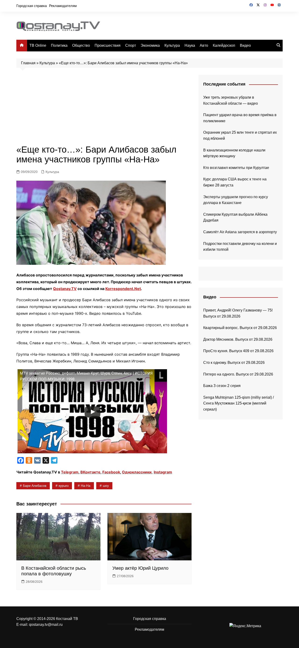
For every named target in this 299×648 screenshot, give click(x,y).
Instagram (163, 472)
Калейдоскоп (224, 45)
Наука (190, 45)
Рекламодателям (63, 6)
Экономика (150, 45)
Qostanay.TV (65, 288)
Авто (204, 45)
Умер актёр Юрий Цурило (140, 568)
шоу (106, 485)
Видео (245, 45)
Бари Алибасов (34, 485)
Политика (59, 45)
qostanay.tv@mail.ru (46, 625)
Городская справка (31, 6)
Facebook (111, 472)
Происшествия (108, 45)
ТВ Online (37, 45)
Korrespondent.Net (123, 288)
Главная (28, 63)
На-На (85, 485)
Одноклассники (137, 472)
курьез (63, 485)
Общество (81, 45)
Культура (172, 45)
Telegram (69, 472)
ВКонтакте (90, 472)
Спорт (130, 45)
